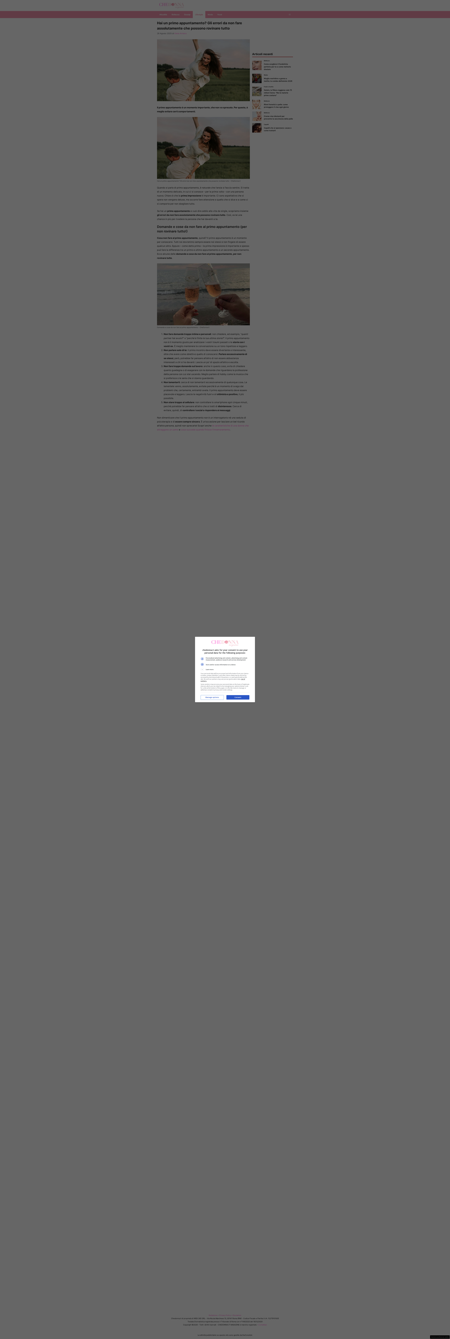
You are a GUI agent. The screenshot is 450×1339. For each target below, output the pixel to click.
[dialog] (225, 669)
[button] (225, 669)
